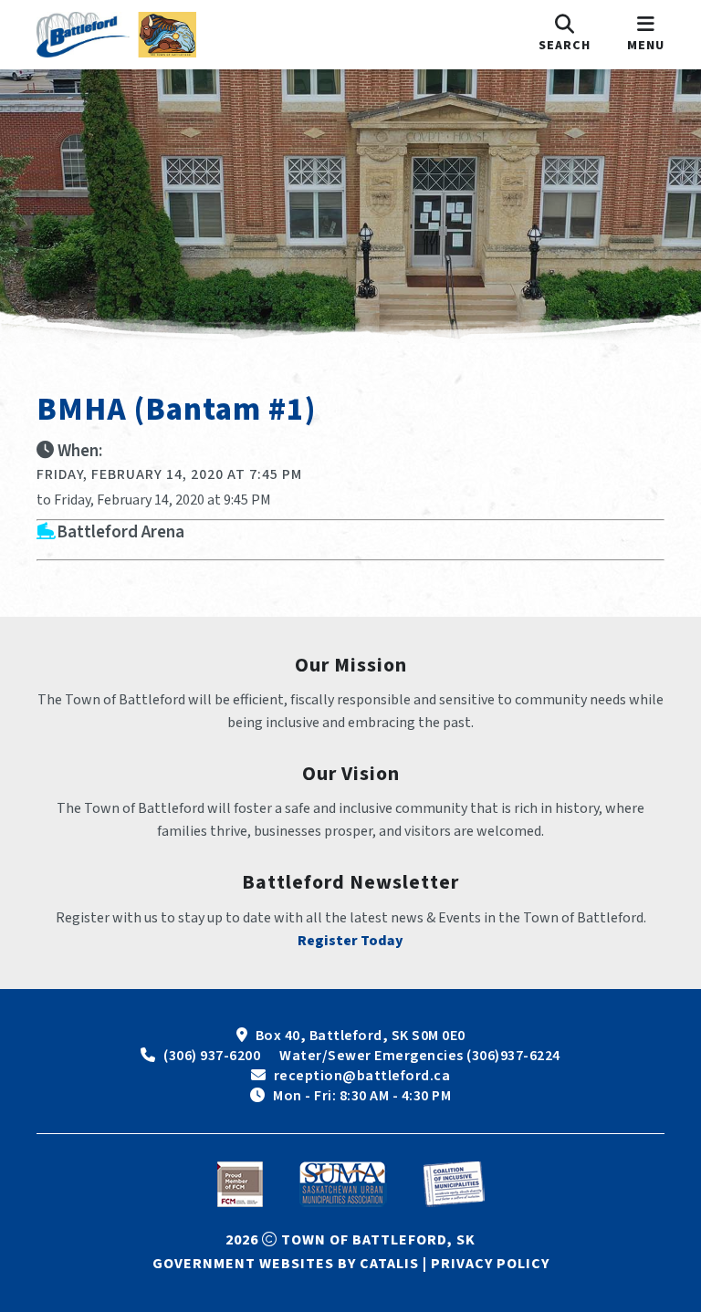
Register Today (350, 941)
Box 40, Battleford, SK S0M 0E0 (361, 1036)
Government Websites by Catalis (285, 1264)
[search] (565, 34)
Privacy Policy (490, 1264)
